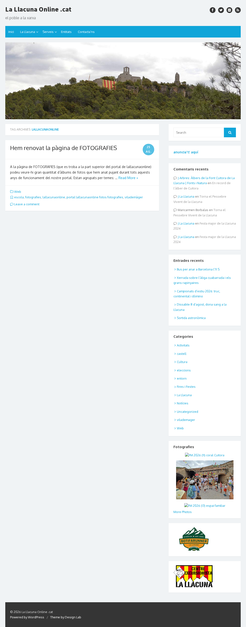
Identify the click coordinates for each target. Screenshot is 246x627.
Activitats (183, 345)
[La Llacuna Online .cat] (123, 80)
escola (19, 197)
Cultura (182, 362)
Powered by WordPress (27, 617)
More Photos (182, 512)
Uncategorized (187, 412)
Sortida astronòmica (191, 318)
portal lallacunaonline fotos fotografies (95, 197)
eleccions (184, 370)
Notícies (182, 403)
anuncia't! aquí (185, 152)
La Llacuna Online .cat (38, 9)
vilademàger (134, 197)
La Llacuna (27, 32)
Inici (11, 32)
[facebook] (212, 10)
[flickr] (229, 10)
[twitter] (221, 10)
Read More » (128, 178)
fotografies (33, 197)
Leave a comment (26, 204)
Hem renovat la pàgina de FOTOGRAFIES (63, 147)
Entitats (66, 32)
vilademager (186, 420)
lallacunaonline (54, 197)
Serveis (48, 32)
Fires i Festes (186, 387)
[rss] (238, 10)
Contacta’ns (86, 32)
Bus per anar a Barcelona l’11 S (198, 269)
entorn (182, 378)
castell (181, 354)
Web (17, 192)
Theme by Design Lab (65, 617)
